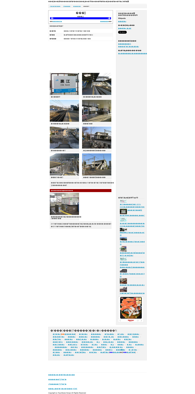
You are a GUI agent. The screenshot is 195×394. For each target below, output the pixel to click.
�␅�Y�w (133, 350)
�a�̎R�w (104, 352)
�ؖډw (112, 344)
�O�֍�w (83, 334)
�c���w (94, 339)
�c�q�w (106, 339)
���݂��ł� (104, 21)
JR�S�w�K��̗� (55, 6)
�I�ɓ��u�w (87, 342)
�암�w (95, 344)
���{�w (68, 339)
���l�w (121, 342)
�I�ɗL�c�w (81, 339)
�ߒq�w (120, 334)
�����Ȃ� (57, 21)
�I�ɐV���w (58, 344)
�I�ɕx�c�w (108, 342)
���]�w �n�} (124, 28)
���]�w (122, 21)
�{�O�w (93, 352)
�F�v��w (109, 334)
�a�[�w (117, 339)
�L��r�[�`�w (116, 347)
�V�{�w (56, 334)
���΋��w (120, 350)
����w (71, 337)
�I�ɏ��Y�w (58, 337)
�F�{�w (84, 344)
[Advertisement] (80, 57)
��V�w (74, 347)
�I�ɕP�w (57, 339)
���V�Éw (58, 342)
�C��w (56, 352)
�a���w (139, 344)
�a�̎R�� (131, 352)
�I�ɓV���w (133, 334)
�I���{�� (77, 6)
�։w (98, 342)
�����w (95, 337)
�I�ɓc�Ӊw (72, 344)
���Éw (109, 350)
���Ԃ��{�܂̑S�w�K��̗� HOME (62, 388)
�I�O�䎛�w (80, 352)
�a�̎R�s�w (68, 355)
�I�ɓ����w (87, 347)
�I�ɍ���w (96, 334)
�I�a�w (56, 355)
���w (104, 344)
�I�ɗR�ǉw (101, 347)
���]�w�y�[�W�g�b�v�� (61, 375)
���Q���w (72, 342)
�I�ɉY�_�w (108, 337)
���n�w (83, 337)
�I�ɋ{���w (71, 350)
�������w (61, 347)
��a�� (116, 352)
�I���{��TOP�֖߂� (57, 379)
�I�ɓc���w (123, 337)
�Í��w (135, 337)
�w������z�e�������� (132, 53)
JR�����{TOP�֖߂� (57, 384)
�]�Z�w (128, 339)
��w (129, 344)
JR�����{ (66, 6)
